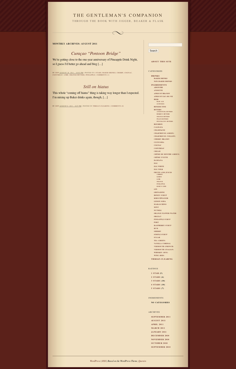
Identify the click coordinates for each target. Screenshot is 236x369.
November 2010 (160, 339)
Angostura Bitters (165, 111)
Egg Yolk (158, 169)
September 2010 (161, 347)
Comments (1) (103, 75)
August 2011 (158, 320)
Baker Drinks (109, 73)
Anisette (158, 90)
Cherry (120, 73)
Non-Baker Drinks (163, 81)
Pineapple (90, 75)
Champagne (159, 130)
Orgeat (157, 216)
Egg (156, 163)
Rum (156, 228)
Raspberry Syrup (162, 225)
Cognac (128, 73)
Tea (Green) (160, 240)
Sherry (157, 231)
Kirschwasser (161, 198)
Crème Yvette (161, 157)
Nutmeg (158, 210)
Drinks (155, 76)
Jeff (57, 73)
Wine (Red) (159, 255)
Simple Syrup (160, 234)
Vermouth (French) (164, 246)
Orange (160, 181)
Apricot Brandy (162, 93)
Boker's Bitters (163, 114)
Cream (157, 151)
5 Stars (155, 288)
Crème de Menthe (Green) (167, 154)
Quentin (142, 360)
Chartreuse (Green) (164, 133)
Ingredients (159, 85)
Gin (155, 189)
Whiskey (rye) (161, 252)
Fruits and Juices (163, 172)
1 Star (155, 273)
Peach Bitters (163, 119)
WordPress (95, 360)
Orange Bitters (77, 75)
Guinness (160, 104)
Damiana (158, 160)
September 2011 (161, 316)
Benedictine (160, 107)
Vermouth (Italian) (164, 249)
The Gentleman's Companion (118, 15)
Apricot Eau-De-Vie (163, 96)
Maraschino (160, 204)
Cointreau (58, 75)
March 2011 (158, 328)
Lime (66, 75)
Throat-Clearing (101, 106)
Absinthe (158, 87)
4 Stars (98, 73)
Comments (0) (117, 106)
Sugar (157, 237)
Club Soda (159, 142)
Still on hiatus (96, 86)
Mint (156, 207)
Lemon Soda (160, 201)
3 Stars (155, 280)
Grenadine (159, 192)
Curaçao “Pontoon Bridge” (96, 53)
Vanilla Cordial (162, 243)
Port (156, 222)
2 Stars (155, 277)
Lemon (159, 177)
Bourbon (158, 124)
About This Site (161, 61)
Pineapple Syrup (162, 219)
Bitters (158, 110)
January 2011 (158, 332)
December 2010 (160, 335)
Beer (156, 99)
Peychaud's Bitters (165, 121)
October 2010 (159, 343)
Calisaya (158, 127)
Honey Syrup (160, 195)
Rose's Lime (161, 186)
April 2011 (157, 324)
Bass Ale (160, 101)
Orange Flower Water (165, 213)
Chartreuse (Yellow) (165, 136)
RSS (104, 360)
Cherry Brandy (162, 139)
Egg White (159, 166)
